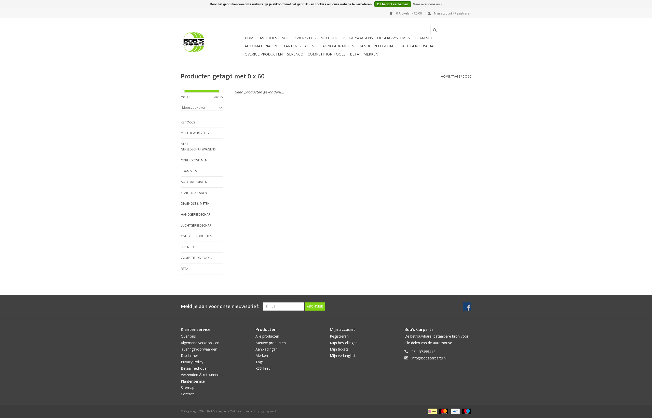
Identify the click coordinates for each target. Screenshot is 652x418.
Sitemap (187, 387)
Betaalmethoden (195, 368)
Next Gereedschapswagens (346, 37)
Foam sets (424, 37)
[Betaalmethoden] (431, 411)
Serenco (295, 54)
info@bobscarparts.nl (429, 358)
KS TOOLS (268, 37)
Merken (370, 54)
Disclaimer (189, 355)
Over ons (188, 336)
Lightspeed (268, 411)
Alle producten (267, 336)
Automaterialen (261, 46)
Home (250, 37)
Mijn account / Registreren (452, 13)
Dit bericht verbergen (392, 4)
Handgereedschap (376, 46)
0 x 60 (467, 76)
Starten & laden (297, 46)
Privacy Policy (192, 361)
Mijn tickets (339, 349)
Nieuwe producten (270, 342)
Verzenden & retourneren (202, 374)
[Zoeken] (433, 30)
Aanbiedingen (266, 349)
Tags (456, 76)
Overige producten (264, 54)
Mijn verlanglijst (343, 355)
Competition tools (327, 54)
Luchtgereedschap (417, 46)
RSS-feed (262, 368)
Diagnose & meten (336, 46)
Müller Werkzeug (298, 37)
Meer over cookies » (427, 4)
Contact (187, 394)
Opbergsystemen (393, 37)
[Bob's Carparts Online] (212, 42)
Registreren (339, 336)
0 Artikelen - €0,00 (409, 13)
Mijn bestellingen (344, 342)
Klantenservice (193, 381)
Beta (354, 54)
